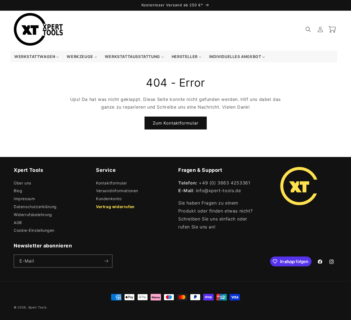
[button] (308, 29)
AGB (18, 222)
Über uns (22, 183)
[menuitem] (36, 56)
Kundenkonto (109, 198)
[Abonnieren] (106, 261)
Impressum (24, 198)
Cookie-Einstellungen (34, 230)
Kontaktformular (111, 183)
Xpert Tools (37, 307)
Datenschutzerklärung (35, 206)
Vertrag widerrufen (115, 206)
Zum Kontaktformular (176, 123)
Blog (18, 190)
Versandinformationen (117, 190)
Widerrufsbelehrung (33, 214)
